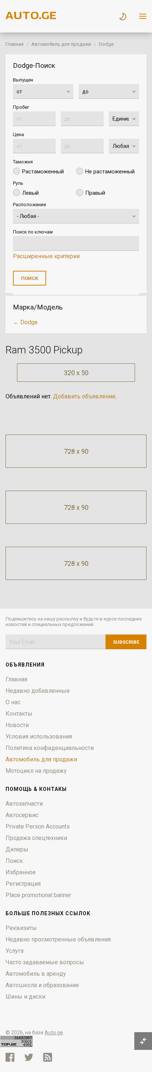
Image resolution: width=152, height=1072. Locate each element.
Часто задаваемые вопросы (45, 962)
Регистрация (23, 883)
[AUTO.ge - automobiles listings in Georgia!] (31, 17)
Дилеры (17, 849)
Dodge (106, 44)
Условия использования (39, 736)
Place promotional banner (38, 895)
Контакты (19, 713)
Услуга (15, 950)
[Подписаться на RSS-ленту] (49, 1057)
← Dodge (25, 322)
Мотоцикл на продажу (36, 770)
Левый (30, 193)
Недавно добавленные (38, 690)
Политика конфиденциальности (50, 747)
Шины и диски (25, 996)
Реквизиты (21, 927)
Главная (15, 44)
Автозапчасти (24, 803)
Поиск (14, 860)
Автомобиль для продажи (61, 44)
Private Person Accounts (38, 826)
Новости (17, 725)
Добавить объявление (84, 396)
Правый (95, 193)
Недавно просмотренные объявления (58, 939)
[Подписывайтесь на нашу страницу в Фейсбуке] (10, 1057)
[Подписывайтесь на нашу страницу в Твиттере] (28, 1057)
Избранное (21, 872)
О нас (13, 702)
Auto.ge (54, 1032)
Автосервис (22, 815)
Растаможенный (43, 171)
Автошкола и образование (42, 985)
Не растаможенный (110, 171)
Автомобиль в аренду (36, 973)
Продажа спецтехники (36, 837)
